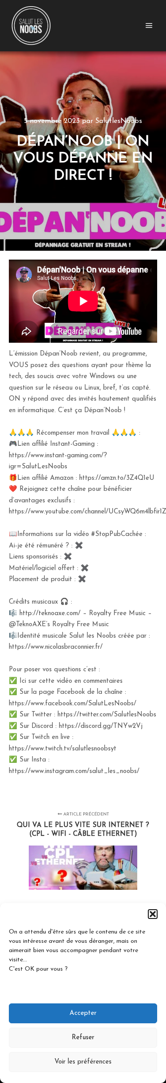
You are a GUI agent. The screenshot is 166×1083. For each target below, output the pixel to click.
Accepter (83, 1013)
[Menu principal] (149, 25)
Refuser (83, 1037)
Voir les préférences (83, 1062)
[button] (152, 914)
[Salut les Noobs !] (31, 25)
